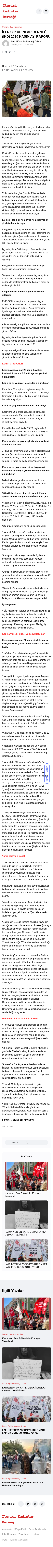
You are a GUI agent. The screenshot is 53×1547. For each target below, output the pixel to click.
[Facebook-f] (21, 1504)
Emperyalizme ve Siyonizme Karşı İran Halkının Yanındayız (22, 1484)
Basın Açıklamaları (38, 1529)
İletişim (36, 1534)
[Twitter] (28, 1504)
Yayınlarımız (24, 1534)
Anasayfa (7, 1529)
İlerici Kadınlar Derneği (11, 11)
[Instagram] (42, 1504)
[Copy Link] (14, 52)
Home (5, 66)
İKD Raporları (17, 66)
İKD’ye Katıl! (20, 1529)
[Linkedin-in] (35, 1504)
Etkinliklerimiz (9, 1534)
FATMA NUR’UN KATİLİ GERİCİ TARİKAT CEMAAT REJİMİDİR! (26, 1233)
